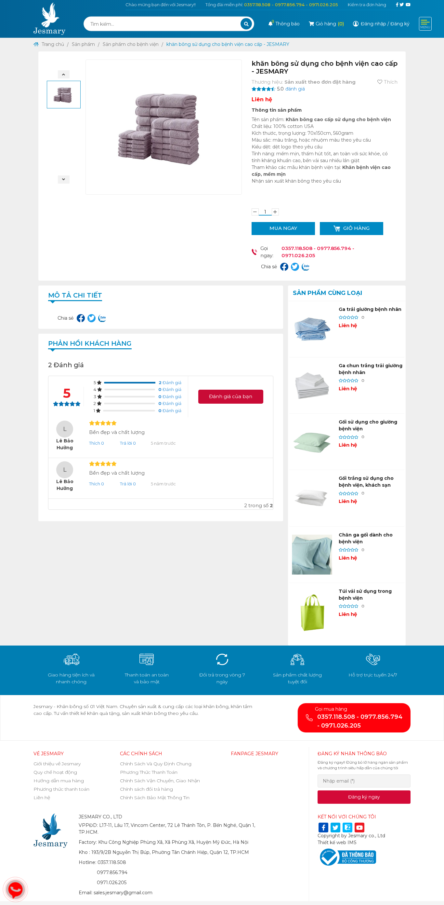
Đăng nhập (373, 24)
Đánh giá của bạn (230, 396)
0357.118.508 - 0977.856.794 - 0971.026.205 (291, 4)
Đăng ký (400, 24)
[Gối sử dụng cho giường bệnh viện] (312, 442)
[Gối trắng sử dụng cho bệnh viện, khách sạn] (312, 498)
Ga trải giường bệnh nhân (370, 309)
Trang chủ (52, 44)
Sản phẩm (83, 44)
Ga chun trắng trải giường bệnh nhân (370, 369)
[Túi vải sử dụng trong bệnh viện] (312, 611)
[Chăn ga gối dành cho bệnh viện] (312, 555)
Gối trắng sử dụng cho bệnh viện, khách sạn (366, 481)
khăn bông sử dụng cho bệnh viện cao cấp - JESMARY (227, 44)
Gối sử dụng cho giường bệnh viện (368, 425)
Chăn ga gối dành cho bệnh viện (366, 538)
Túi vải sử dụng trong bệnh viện (365, 594)
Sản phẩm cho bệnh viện (131, 44)
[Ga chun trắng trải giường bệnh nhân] (312, 385)
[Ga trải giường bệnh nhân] (312, 329)
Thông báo (286, 24)
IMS (352, 842)
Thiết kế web (332, 842)
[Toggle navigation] (425, 24)
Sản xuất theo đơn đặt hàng (320, 82)
